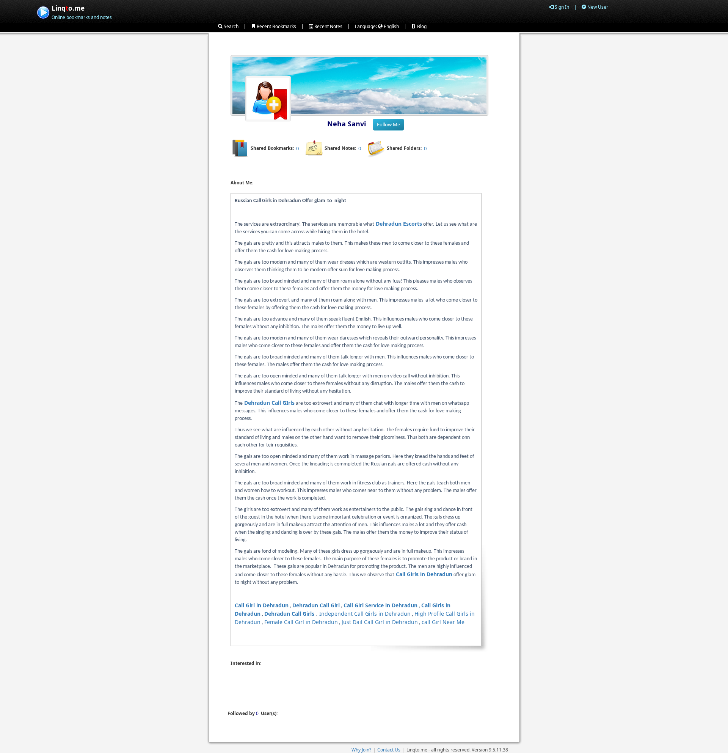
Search (230, 26)
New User (597, 7)
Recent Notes (327, 26)
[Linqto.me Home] (43, 11)
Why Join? (361, 750)
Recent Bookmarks (276, 26)
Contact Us (388, 750)
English (391, 26)
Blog (421, 26)
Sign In (561, 7)
